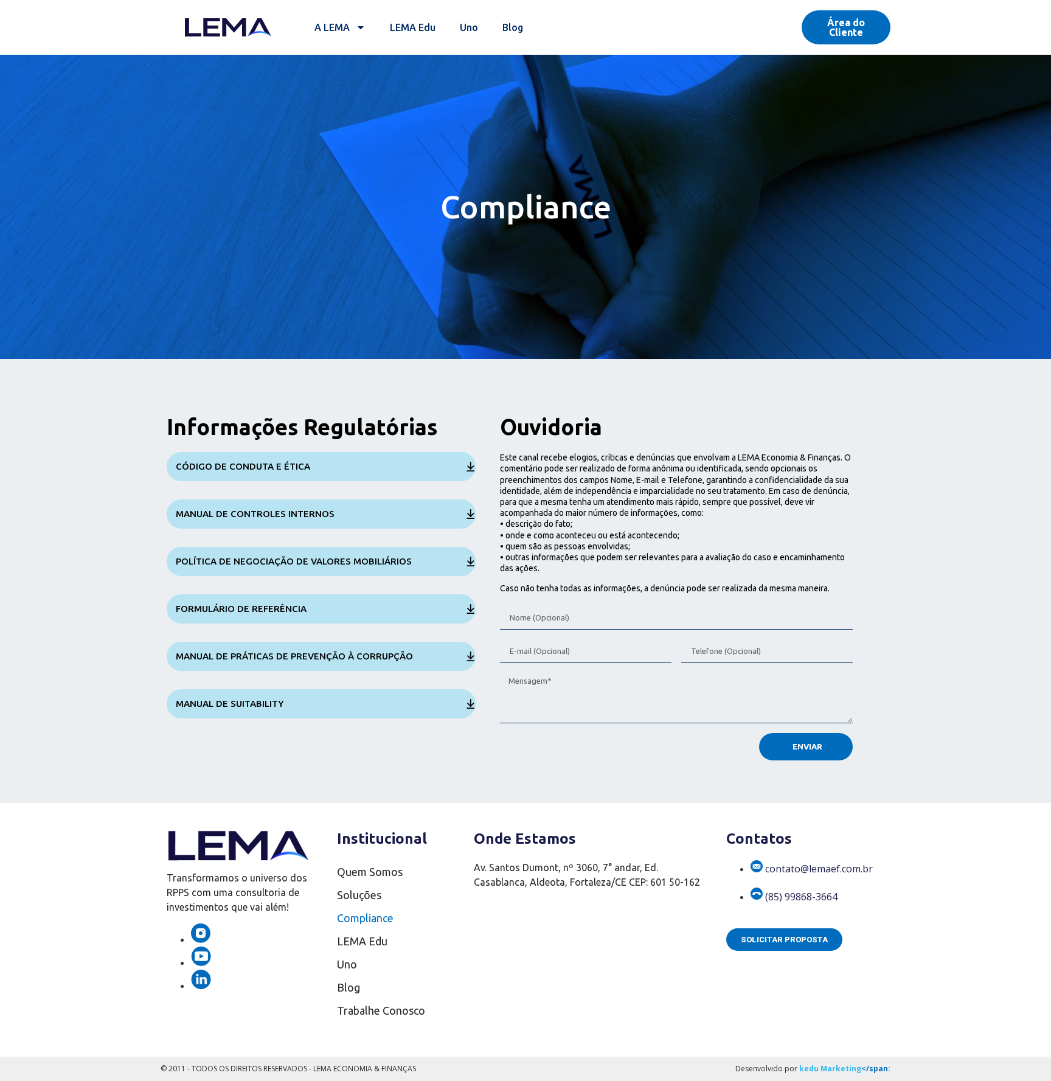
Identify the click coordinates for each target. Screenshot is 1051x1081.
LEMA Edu (412, 27)
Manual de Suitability (230, 703)
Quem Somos (370, 872)
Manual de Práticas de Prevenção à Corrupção (294, 656)
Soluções (359, 895)
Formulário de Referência (241, 608)
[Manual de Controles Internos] (471, 514)
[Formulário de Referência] (471, 609)
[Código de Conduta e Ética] (471, 466)
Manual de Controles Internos (255, 514)
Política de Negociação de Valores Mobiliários (294, 561)
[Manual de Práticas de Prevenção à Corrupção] (471, 656)
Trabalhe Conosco (381, 1010)
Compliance (365, 918)
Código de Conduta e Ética (243, 466)
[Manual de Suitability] (471, 704)
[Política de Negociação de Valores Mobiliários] (471, 561)
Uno (469, 27)
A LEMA (332, 27)
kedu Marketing (830, 1068)
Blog (512, 27)
